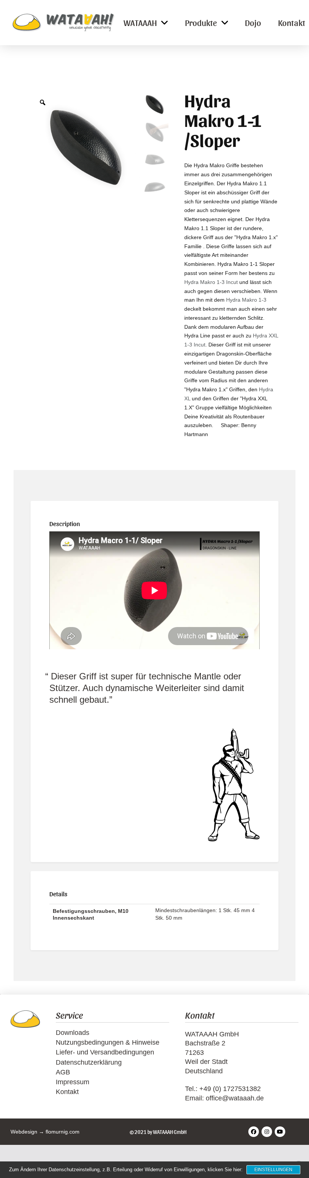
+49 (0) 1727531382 (230, 1089)
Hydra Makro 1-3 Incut (211, 282)
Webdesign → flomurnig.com (45, 1132)
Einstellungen (273, 1169)
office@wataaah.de (235, 1098)
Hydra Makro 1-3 (246, 300)
